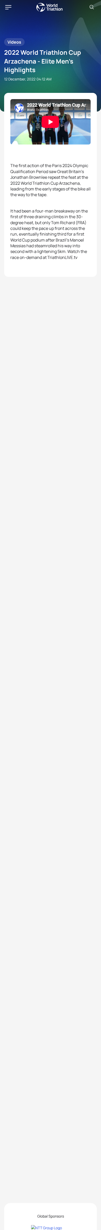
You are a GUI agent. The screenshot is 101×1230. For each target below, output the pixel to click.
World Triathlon (49, 7)
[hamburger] (8, 7)
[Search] (91, 7)
